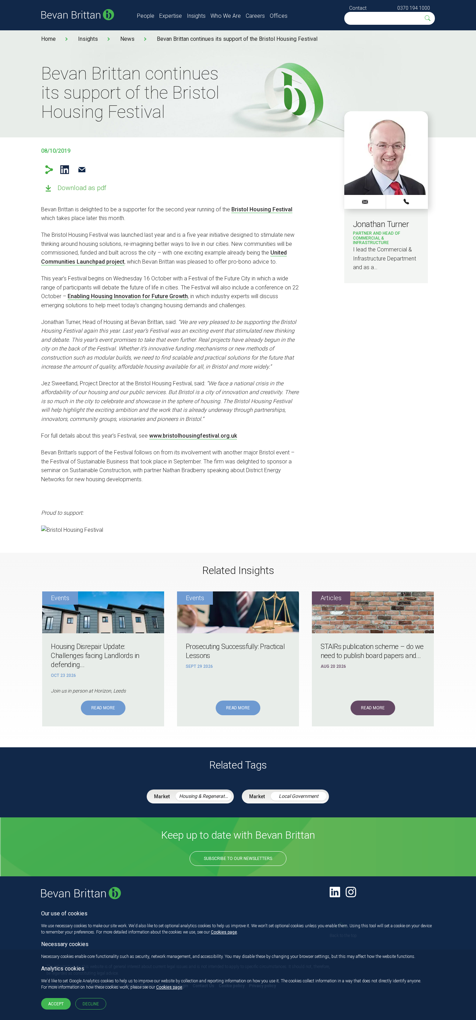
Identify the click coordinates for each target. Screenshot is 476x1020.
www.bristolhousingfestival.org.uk (193, 435)
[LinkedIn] (335, 892)
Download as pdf (81, 188)
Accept (56, 1004)
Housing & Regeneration (205, 796)
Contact (358, 8)
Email (81, 169)
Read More (103, 707)
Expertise (170, 16)
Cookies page (224, 932)
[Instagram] (351, 892)
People (145, 16)
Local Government (298, 796)
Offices (278, 16)
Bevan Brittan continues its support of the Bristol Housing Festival (237, 39)
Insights (196, 16)
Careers (255, 16)
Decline (91, 1004)
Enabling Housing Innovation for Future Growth (128, 296)
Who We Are (225, 16)
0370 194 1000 (413, 8)
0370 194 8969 (407, 201)
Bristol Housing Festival (261, 209)
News (127, 39)
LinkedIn (64, 169)
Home (48, 39)
